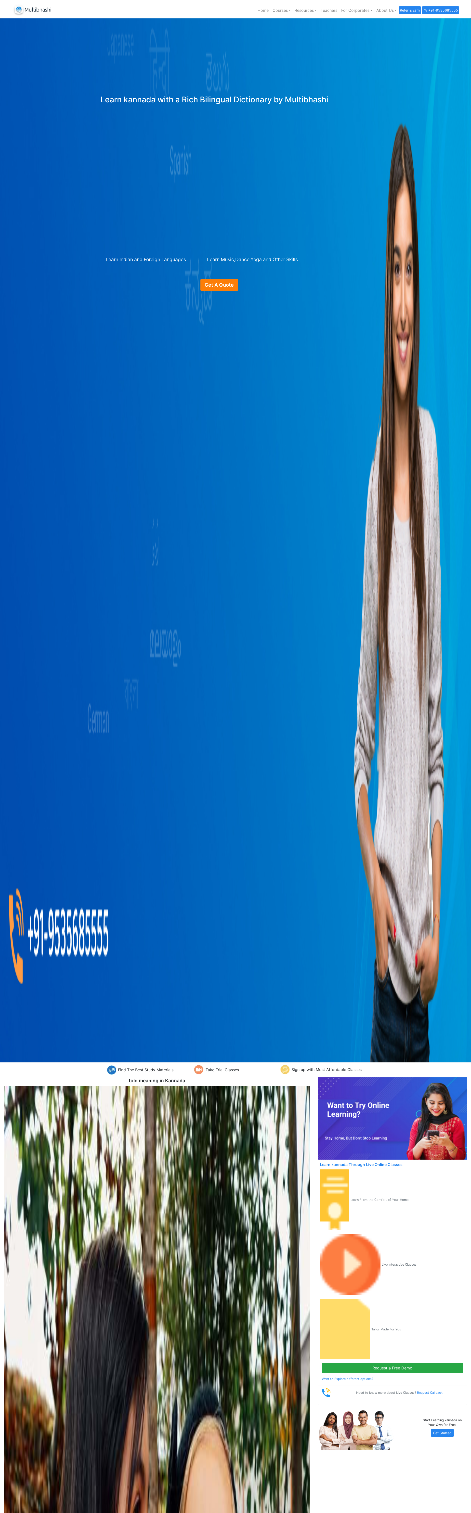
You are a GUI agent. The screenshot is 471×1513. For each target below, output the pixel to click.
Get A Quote (219, 285)
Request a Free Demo (392, 1368)
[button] (282, 10)
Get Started (442, 1433)
